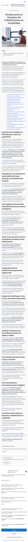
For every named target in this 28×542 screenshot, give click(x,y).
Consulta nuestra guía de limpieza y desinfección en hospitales (16, 128)
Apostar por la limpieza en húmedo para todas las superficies (16, 95)
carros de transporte (7, 262)
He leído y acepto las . (14, 459)
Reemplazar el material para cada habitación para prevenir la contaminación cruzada (16, 99)
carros (12, 253)
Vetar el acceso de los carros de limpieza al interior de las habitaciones (15, 108)
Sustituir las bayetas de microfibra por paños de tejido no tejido (15, 118)
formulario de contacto (17, 436)
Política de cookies (7, 540)
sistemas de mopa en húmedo (9, 162)
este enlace (18, 171)
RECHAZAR (14, 533)
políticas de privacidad (18, 459)
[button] (26, 471)
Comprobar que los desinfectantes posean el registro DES (16, 112)
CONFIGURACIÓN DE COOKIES (14, 537)
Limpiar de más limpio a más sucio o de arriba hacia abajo (16, 115)
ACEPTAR (14, 530)
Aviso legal (22, 540)
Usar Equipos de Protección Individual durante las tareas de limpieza (15, 104)
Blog (7, 5)
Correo (4, 451)
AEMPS (3, 286)
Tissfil (19, 324)
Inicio (3, 5)
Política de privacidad (15, 540)
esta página (12, 410)
